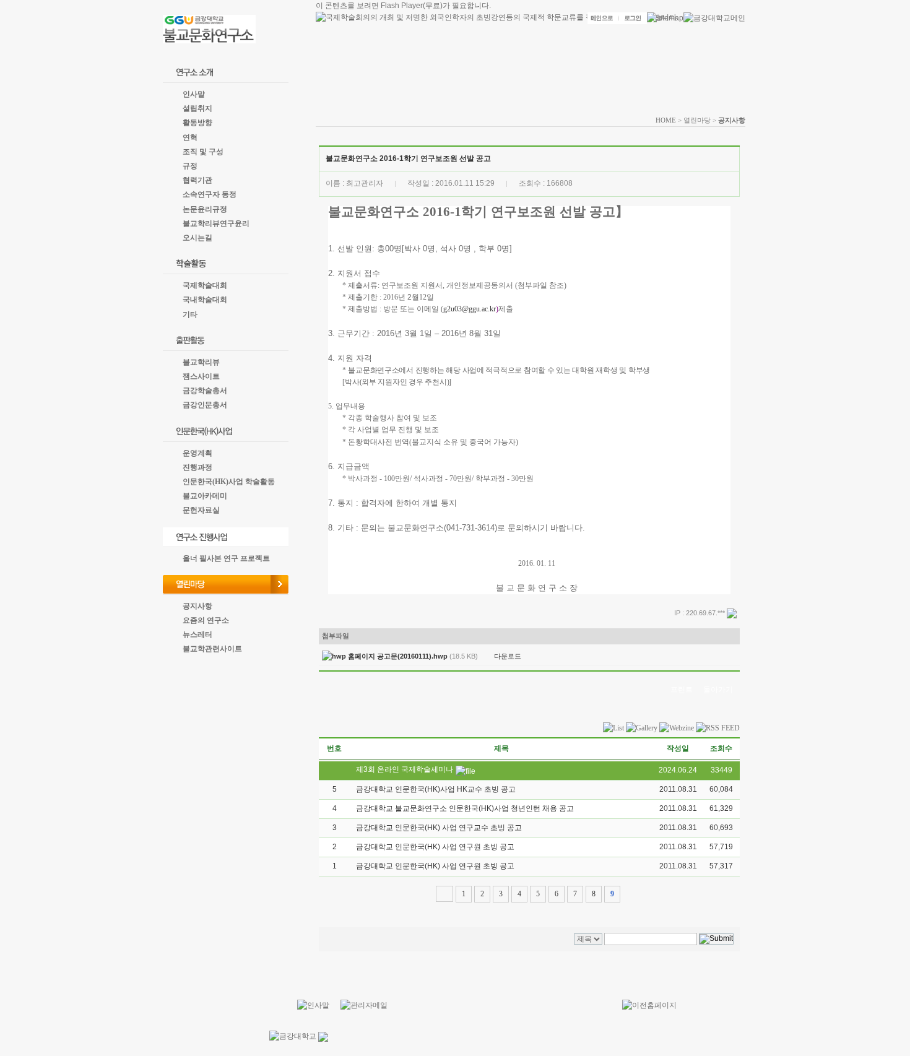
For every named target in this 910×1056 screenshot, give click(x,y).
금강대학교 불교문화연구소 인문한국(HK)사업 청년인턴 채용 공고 (465, 808)
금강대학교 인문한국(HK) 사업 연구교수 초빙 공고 (439, 827)
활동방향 (197, 122)
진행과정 (197, 467)
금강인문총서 (205, 404)
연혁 (190, 137)
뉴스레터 (197, 634)
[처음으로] (444, 894)
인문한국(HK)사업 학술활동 (229, 481)
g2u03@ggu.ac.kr (469, 309)
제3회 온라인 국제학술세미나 (404, 769)
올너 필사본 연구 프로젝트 (226, 558)
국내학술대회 (205, 299)
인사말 (194, 94)
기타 (190, 314)
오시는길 (197, 237)
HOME (666, 120)
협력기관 (197, 180)
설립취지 (197, 108)
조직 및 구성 (203, 151)
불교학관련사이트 (212, 648)
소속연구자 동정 (209, 194)
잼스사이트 (201, 376)
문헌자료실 (201, 510)
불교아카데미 (205, 495)
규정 (190, 166)
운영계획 (197, 453)
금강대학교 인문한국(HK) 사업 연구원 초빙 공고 (435, 846)
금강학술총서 (205, 390)
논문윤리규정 (205, 209)
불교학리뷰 (201, 362)
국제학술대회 (205, 285)
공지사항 (197, 606)
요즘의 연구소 (206, 620)
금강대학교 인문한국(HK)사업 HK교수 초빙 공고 (436, 789)
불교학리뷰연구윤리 (216, 223)
